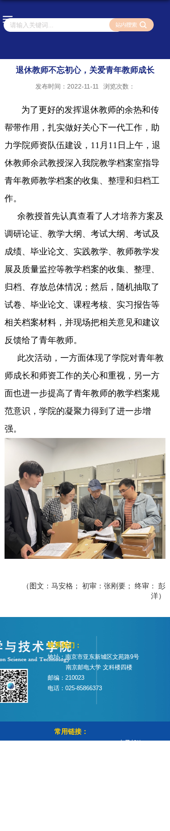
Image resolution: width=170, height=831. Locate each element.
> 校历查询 (68, 782)
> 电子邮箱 (127, 742)
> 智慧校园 (68, 769)
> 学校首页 (68, 744)
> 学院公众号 (130, 755)
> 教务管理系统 (74, 756)
